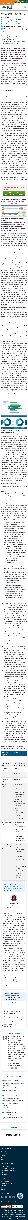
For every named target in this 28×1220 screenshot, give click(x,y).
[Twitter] (6, 1198)
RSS (2, 1157)
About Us (3, 1151)
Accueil (3, 36)
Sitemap (3, 1189)
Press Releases (5, 1181)
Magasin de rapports (13, 36)
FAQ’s (2, 1172)
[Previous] (11, 1068)
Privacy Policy (5, 1166)
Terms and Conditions (7, 1168)
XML (2, 1159)
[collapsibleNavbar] (25, 7)
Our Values (4, 1174)
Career (3, 1155)
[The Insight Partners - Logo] (7, 7)
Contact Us (4, 1153)
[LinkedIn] (10, 1198)
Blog (2, 1187)
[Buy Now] (21, 1)
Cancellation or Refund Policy (9, 1170)
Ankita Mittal (14, 903)
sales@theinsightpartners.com (17, 1214)
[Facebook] (3, 1198)
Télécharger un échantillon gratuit (6, 2)
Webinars (4, 1185)
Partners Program (6, 1183)
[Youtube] (14, 1198)
